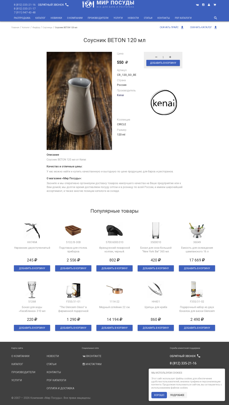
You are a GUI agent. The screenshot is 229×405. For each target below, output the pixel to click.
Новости (133, 18)
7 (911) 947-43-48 (25, 12)
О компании (75, 18)
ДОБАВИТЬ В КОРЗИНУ (163, 63)
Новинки (56, 18)
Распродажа (22, 18)
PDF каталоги (183, 18)
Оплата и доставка (60, 388)
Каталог (40, 18)
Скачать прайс (172, 27)
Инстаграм (93, 364)
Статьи (148, 18)
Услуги (118, 18)
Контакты (163, 18)
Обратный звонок (53, 4)
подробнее (177, 395)
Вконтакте (93, 356)
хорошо (159, 395)
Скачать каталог (204, 27)
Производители (98, 18)
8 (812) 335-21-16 (25, 4)
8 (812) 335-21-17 (25, 8)
